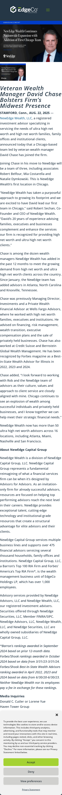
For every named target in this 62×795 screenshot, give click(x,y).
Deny (31, 771)
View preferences (31, 781)
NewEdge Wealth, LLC (16, 118)
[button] (57, 715)
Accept (31, 762)
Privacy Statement (31, 789)
